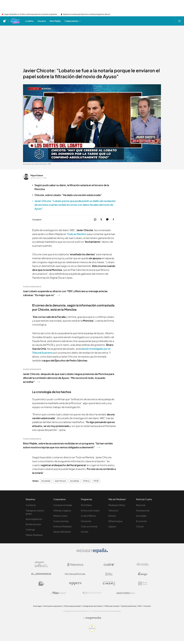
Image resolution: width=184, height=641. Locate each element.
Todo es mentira (89, 526)
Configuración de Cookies (92, 606)
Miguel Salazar (36, 175)
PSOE (96, 481)
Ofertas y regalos (62, 510)
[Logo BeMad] (41, 583)
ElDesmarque (115, 521)
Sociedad (141, 515)
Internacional (142, 510)
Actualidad (45, 481)
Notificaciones (33, 524)
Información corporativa (52, 606)
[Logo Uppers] (75, 583)
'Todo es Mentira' (77, 234)
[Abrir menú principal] (179, 21)
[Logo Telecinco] (75, 564)
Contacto (147, 606)
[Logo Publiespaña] (92, 593)
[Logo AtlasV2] (58, 593)
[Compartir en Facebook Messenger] (107, 219)
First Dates (86, 505)
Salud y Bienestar (62, 531)
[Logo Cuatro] (109, 564)
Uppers (112, 526)
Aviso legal (37, 606)
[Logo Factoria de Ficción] (75, 574)
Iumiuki (84, 531)
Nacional (140, 505)
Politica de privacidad (72, 606)
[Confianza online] (92, 630)
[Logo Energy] (142, 574)
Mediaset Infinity (116, 505)
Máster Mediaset (34, 534)
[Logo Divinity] (143, 564)
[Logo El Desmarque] (41, 574)
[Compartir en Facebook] (113, 219)
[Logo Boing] (109, 574)
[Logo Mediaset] (92, 552)
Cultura (139, 526)
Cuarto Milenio (88, 515)
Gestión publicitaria (128, 606)
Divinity (112, 515)
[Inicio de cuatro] (4, 21)
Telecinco (113, 510)
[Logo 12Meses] (142, 583)
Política (86, 481)
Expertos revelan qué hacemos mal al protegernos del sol (86, 14)
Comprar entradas (62, 505)
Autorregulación (34, 519)
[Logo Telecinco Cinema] (109, 583)
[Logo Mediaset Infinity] (41, 564)
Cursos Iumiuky (61, 521)
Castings (30, 529)
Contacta (31, 505)
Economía (141, 521)
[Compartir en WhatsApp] (95, 219)
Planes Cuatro (60, 515)
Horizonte (86, 521)
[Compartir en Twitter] (101, 219)
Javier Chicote (60, 481)
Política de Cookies (111, 606)
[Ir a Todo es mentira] (15, 21)
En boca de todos (90, 510)
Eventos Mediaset (62, 526)
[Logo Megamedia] (93, 618)
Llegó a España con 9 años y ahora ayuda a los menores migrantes (30, 14)
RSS (139, 606)
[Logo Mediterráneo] (125, 593)
